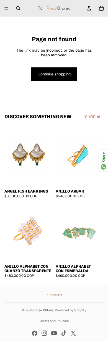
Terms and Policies (54, 321)
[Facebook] (34, 333)
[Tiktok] (63, 333)
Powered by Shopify (70, 310)
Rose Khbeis (43, 310)
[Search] (18, 8)
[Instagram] (44, 333)
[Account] (89, 8)
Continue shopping (54, 74)
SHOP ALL (94, 117)
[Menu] (6, 8)
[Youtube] (54, 333)
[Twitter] (73, 333)
